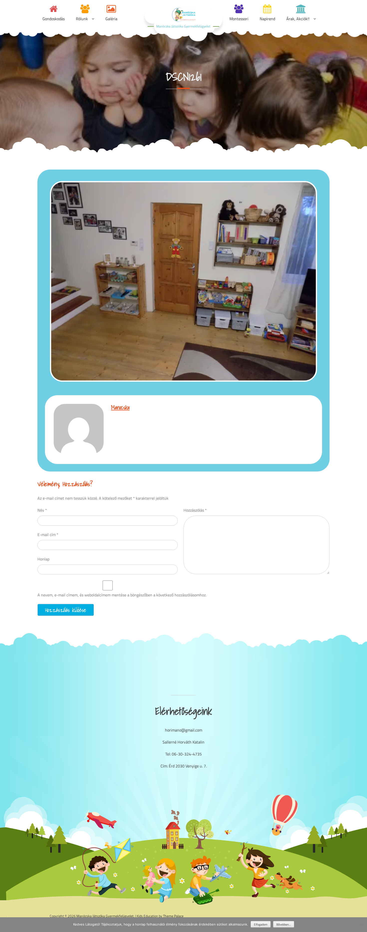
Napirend (267, 19)
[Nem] (360, 924)
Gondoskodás (53, 19)
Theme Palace (173, 916)
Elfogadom (260, 924)
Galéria (111, 19)
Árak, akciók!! (298, 19)
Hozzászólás (195, 510)
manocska (120, 407)
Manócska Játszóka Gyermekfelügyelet (183, 26)
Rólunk (82, 19)
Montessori (238, 19)
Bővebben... (283, 924)
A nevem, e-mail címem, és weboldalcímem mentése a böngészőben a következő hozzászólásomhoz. (121, 595)
